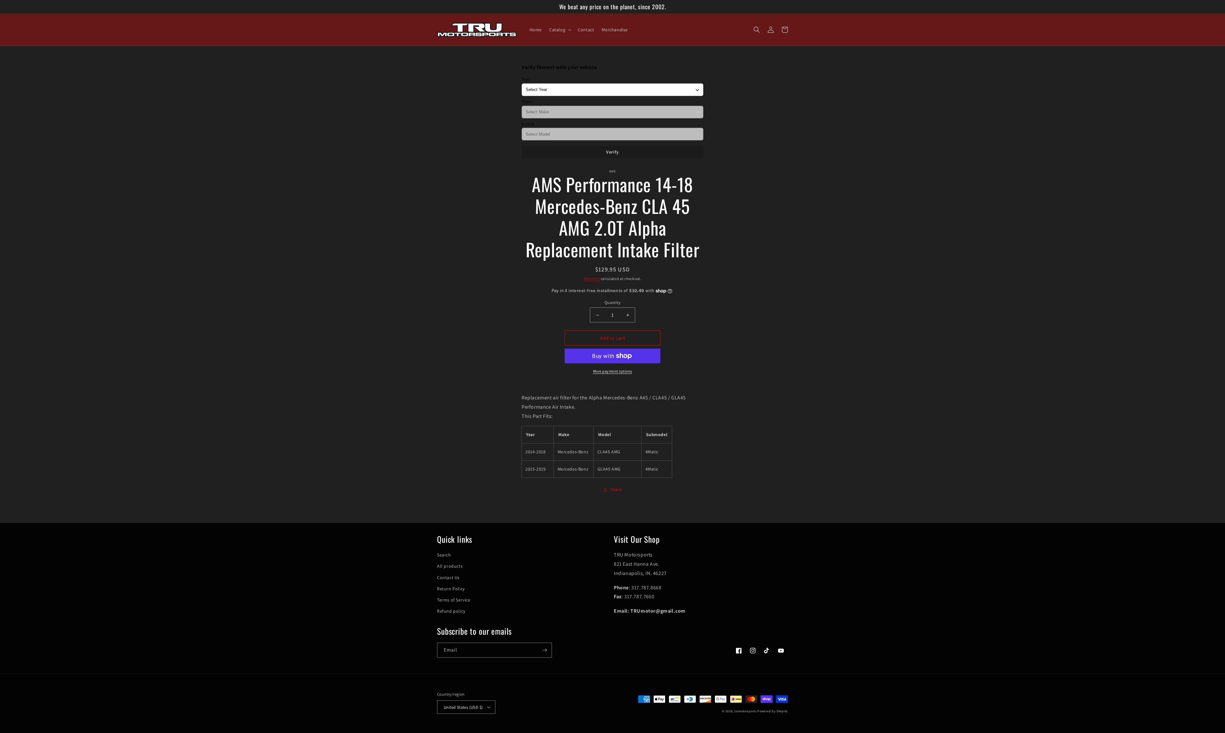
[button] (560, 29)
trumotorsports (745, 711)
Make (527, 101)
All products (450, 566)
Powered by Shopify (772, 711)
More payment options (612, 371)
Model (528, 124)
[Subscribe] (545, 650)
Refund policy (451, 611)
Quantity (612, 302)
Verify (612, 152)
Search (444, 555)
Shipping (591, 278)
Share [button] (616, 489)
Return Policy (451, 589)
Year (526, 79)
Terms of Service (454, 600)
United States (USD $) (463, 707)
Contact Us (448, 577)
